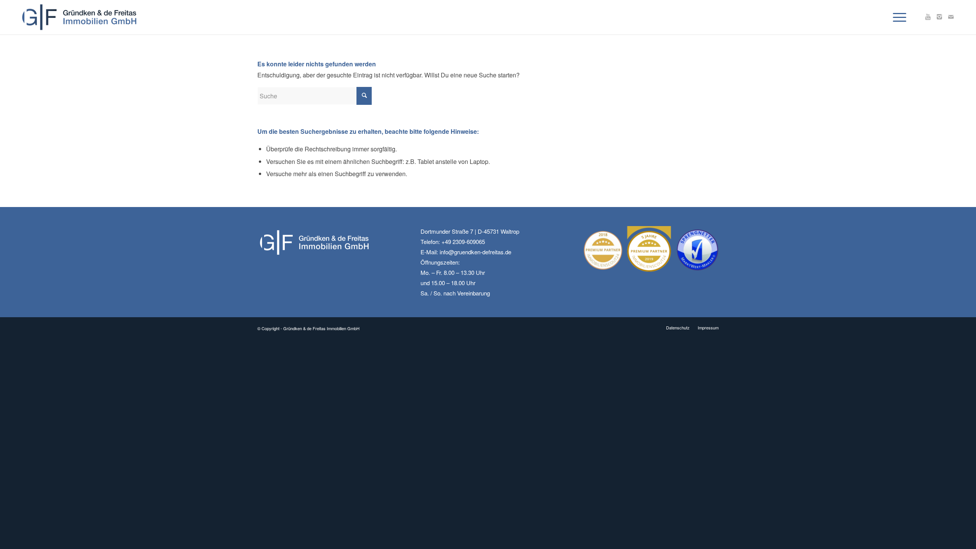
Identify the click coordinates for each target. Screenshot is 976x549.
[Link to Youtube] (928, 16)
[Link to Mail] (951, 16)
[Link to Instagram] (939, 16)
